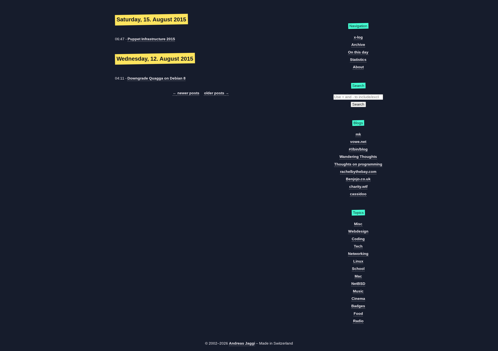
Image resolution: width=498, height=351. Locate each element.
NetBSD (358, 284)
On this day (358, 52)
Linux (358, 261)
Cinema (358, 299)
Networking (358, 254)
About (358, 67)
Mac (358, 276)
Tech (358, 246)
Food (358, 314)
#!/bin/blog (358, 149)
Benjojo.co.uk (358, 179)
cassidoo (358, 194)
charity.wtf (358, 187)
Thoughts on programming (358, 164)
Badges (358, 306)
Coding (358, 239)
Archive (358, 45)
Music (358, 291)
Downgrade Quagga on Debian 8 (156, 78)
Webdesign (358, 231)
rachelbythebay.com (358, 172)
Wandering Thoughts (358, 157)
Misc (358, 224)
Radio (358, 321)
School (358, 269)
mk (358, 134)
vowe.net (358, 142)
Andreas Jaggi (242, 343)
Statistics (358, 60)
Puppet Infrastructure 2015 (151, 39)
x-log (358, 37)
